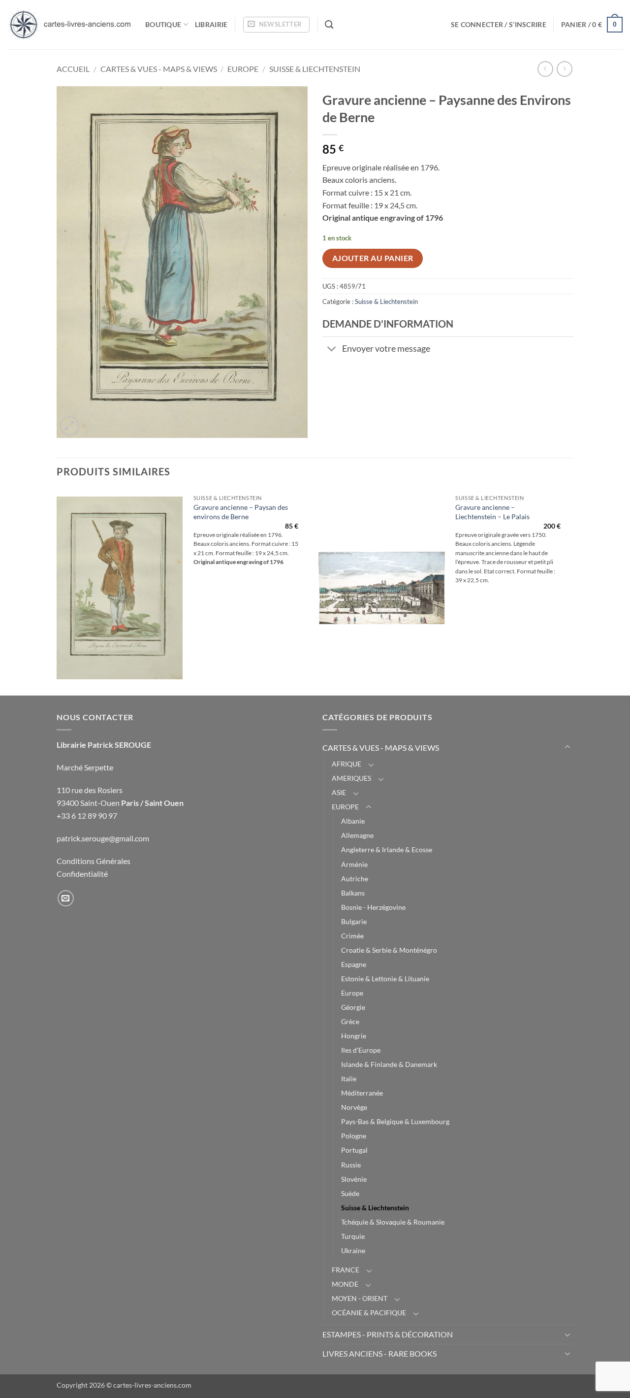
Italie (348, 1078)
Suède (350, 1193)
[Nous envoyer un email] (66, 898)
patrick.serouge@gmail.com (103, 838)
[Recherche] (329, 25)
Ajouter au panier (372, 258)
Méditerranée (362, 1093)
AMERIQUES (351, 778)
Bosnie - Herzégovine (373, 907)
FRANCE (345, 1269)
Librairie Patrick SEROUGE (104, 744)
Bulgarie (354, 921)
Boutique (163, 24)
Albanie (353, 821)
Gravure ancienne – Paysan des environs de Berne (240, 512)
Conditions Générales (93, 860)
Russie (351, 1165)
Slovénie (354, 1179)
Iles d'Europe (360, 1050)
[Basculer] (332, 350)
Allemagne (357, 835)
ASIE (339, 792)
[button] (276, 25)
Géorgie (353, 1007)
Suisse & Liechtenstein (314, 68)
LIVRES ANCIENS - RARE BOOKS (379, 1353)
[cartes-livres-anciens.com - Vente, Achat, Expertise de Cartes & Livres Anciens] (68, 24)
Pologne (353, 1136)
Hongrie (353, 1036)
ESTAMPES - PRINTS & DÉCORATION (387, 1334)
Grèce (350, 1021)
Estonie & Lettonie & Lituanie (385, 978)
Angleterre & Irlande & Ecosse (386, 849)
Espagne (353, 964)
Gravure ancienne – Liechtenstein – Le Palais (492, 512)
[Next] (570, 592)
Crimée (352, 936)
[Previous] (57, 592)
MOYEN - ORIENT (359, 1298)
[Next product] (545, 68)
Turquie (353, 1236)
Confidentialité (82, 873)
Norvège (354, 1107)
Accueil (73, 68)
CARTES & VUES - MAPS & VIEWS (158, 68)
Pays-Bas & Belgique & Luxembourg (395, 1121)
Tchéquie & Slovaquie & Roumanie (392, 1222)
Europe (352, 993)
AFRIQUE (346, 764)
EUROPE (242, 68)
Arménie (354, 864)
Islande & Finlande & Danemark (389, 1064)
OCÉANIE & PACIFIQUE (369, 1312)
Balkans (353, 893)
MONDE (345, 1284)
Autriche (354, 878)
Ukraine (353, 1250)
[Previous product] (564, 68)
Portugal (354, 1150)
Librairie (211, 24)
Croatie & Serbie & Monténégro (389, 950)
